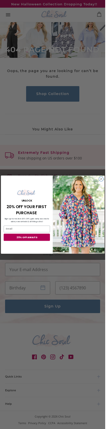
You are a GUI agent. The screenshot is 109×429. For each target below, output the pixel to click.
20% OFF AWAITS (26, 237)
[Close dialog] (101, 179)
